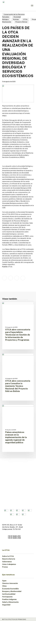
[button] (32, 6)
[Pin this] (22, 278)
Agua (4, 581)
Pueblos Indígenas (9, 599)
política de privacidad (17, 619)
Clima (4, 586)
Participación (7, 597)
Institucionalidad (8, 594)
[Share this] (4, 278)
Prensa (5, 567)
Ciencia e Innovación (10, 583)
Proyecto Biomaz (21, 22)
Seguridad (6, 605)
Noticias (16, 19)
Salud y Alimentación (10, 602)
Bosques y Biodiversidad (11, 591)
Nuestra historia (8, 559)
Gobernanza (7, 562)
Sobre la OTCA (8, 556)
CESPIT (8, 408)
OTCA (25, 19)
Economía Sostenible (10, 589)
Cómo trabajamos (9, 564)
